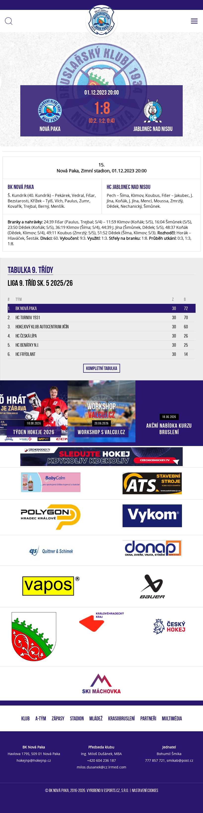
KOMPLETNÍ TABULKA (101, 368)
